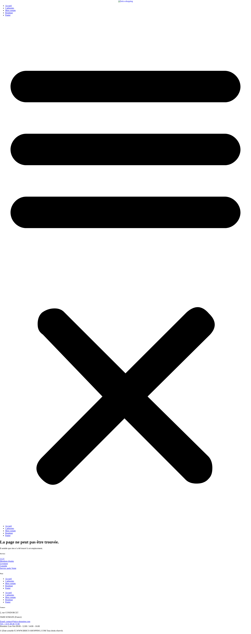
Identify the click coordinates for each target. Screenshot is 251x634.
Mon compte (10, 10)
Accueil (8, 6)
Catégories (9, 8)
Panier (7, 15)
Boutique (9, 13)
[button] (125, 270)
